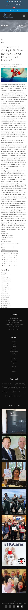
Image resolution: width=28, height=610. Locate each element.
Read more (4, 239)
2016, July (4, 291)
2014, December (6, 305)
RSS (2, 245)
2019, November (6, 281)
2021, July (4, 273)
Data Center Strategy (8, 383)
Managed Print (10, 396)
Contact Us (15, 10)
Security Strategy (20, 383)
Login (14, 601)
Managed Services (19, 392)
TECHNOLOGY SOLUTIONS (10, 243)
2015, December (6, 299)
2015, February (5, 303)
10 (9, 257)
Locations (10, 4)
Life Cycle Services (8, 392)
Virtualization (21, 387)
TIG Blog (9, 241)
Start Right (13, 387)
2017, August (5, 287)
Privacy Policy (17, 4)
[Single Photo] (14, 410)
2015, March (5, 301)
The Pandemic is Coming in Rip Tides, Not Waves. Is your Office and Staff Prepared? (12, 53)
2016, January (5, 297)
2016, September (6, 289)
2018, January (5, 285)
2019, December (6, 279)
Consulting (18, 396)
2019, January (5, 283)
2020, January (5, 277)
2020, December (6, 275)
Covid (19, 243)
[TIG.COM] (8, 15)
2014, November (6, 307)
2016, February (5, 295)
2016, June (4, 293)
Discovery (5, 387)
